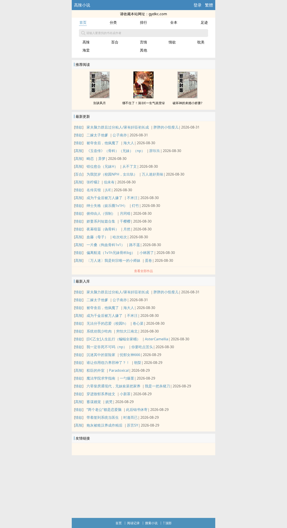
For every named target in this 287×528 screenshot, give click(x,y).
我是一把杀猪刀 (157, 386)
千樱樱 (125, 221)
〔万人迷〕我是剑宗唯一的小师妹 (113, 260)
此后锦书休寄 (137, 409)
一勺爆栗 (127, 378)
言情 (143, 42)
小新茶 (125, 393)
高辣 (86, 42)
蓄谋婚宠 (94, 401)
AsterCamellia (156, 339)
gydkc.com (158, 13)
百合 (114, 42)
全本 (173, 22)
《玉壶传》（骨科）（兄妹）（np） (116, 150)
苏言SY (132, 425)
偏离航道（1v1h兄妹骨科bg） (111, 252)
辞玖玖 (154, 150)
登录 (198, 5)
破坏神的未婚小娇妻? (187, 103)
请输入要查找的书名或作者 (103, 33)
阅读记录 (133, 523)
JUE (108, 189)
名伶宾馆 (94, 189)
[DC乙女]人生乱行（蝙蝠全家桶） (113, 339)
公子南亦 (120, 135)
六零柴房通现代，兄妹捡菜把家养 (113, 386)
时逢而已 (130, 417)
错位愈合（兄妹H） (102, 166)
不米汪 (132, 197)
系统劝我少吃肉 (99, 331)
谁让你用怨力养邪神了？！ (108, 362)
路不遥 (134, 244)
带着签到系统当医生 (103, 417)
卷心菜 (138, 323)
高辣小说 (82, 5)
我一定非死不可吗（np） (107, 346)
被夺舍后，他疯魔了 (103, 142)
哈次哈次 (120, 236)
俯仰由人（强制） (101, 213)
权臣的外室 (95, 370)
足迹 (204, 22)
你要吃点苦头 (142, 346)
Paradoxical (119, 370)
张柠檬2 (93, 182)
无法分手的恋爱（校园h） (107, 323)
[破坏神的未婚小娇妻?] (187, 96)
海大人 (128, 142)
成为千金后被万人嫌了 (104, 197)
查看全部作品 (143, 271)
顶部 (168, 523)
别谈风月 (99, 103)
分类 (113, 22)
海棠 (86, 50)
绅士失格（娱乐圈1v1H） (107, 205)
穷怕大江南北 (127, 331)
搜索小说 (151, 523)
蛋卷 (148, 260)
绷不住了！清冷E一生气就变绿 (143, 103)
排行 (143, 22)
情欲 (172, 42)
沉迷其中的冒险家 (101, 354)
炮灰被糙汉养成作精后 (104, 425)
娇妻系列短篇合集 (101, 221)
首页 (83, 22)
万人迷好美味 (152, 174)
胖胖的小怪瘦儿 (165, 127)
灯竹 (135, 205)
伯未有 (109, 182)
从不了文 (129, 166)
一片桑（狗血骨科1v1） (106, 244)
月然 (126, 229)
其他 (143, 50)
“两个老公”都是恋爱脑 (104, 409)
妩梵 (109, 401)
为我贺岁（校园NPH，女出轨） (112, 174)
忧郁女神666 (130, 354)
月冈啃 (125, 213)
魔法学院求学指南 (101, 378)
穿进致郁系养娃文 (101, 393)
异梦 (101, 158)
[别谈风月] (99, 96)
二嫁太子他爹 (97, 135)
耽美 (200, 42)
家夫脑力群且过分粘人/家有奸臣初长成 (118, 127)
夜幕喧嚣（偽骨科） (103, 229)
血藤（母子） (97, 236)
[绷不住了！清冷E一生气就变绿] (143, 96)
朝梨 (137, 362)
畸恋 (90, 158)
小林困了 (146, 252)
